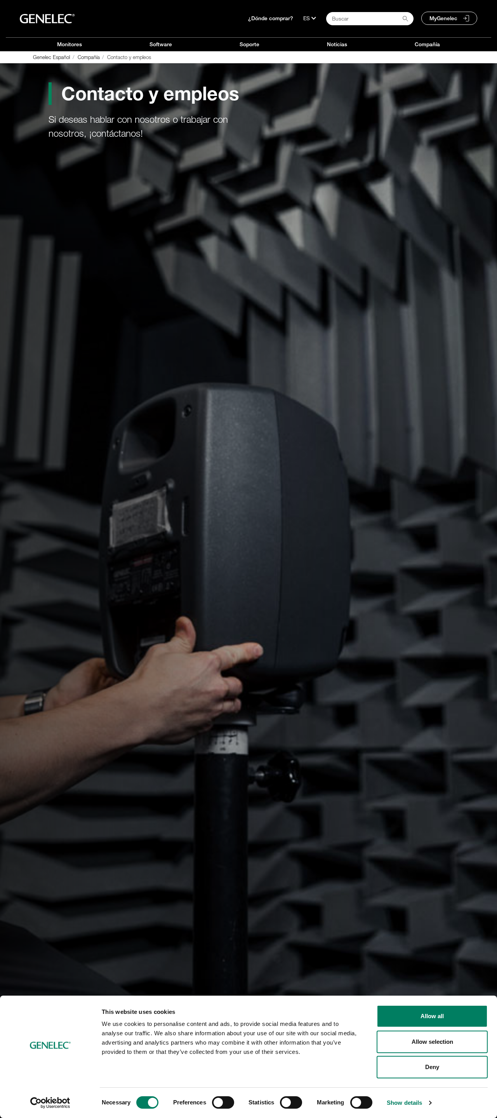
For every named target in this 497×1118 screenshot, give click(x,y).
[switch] (223, 1102)
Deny (432, 1067)
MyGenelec (443, 18)
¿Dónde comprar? (270, 18)
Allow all (432, 1016)
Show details (404, 1102)
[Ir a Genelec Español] (47, 18)
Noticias (337, 44)
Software (160, 44)
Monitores (69, 44)
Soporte (249, 44)
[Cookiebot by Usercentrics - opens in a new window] (50, 1103)
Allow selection (432, 1041)
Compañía (427, 44)
